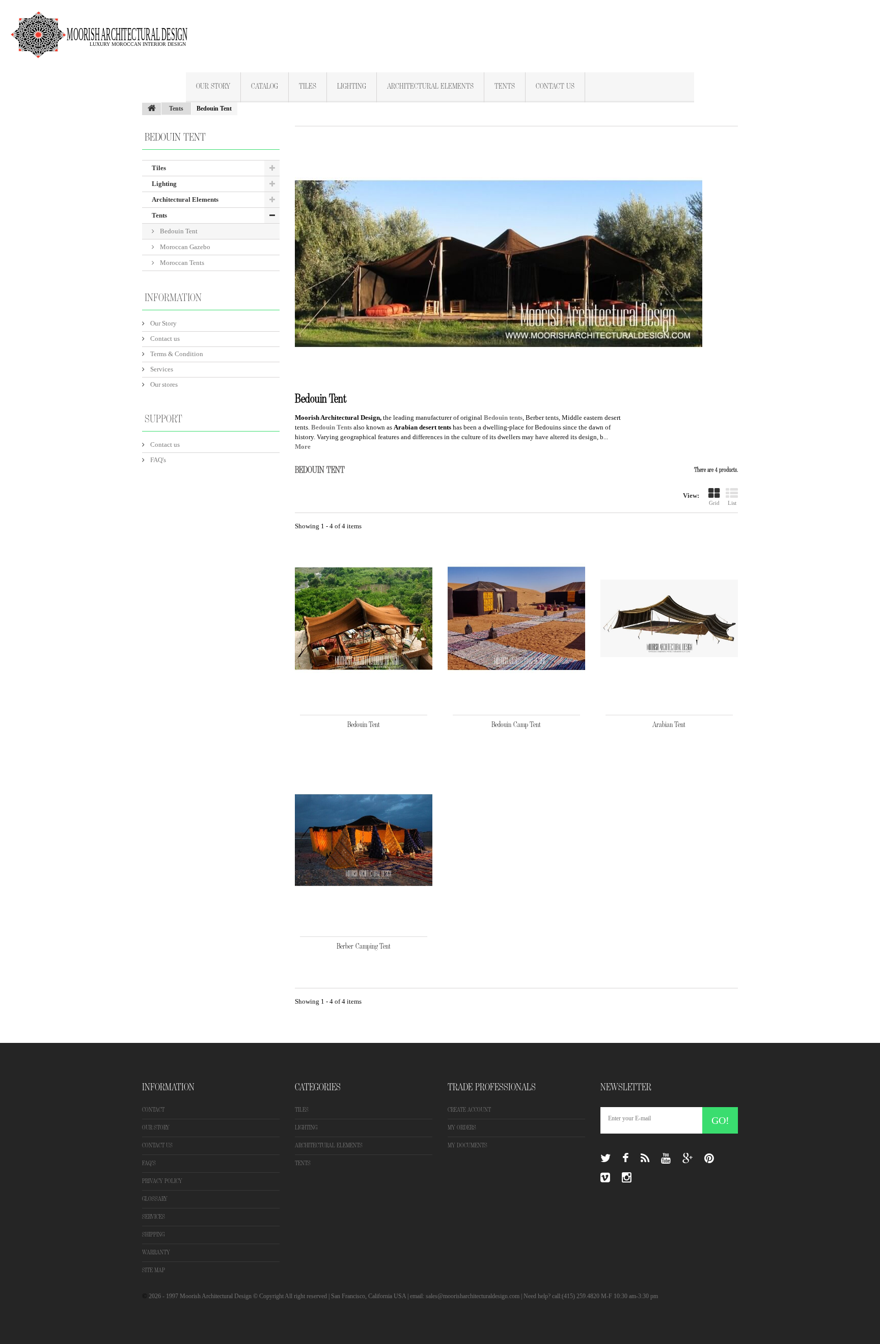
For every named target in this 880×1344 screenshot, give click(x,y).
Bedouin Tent (178, 231)
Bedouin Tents (331, 427)
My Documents (467, 1145)
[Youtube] (666, 1158)
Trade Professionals (492, 1087)
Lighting (351, 87)
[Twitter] (605, 1158)
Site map (153, 1270)
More (303, 446)
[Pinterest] (709, 1158)
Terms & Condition (176, 354)
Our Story (213, 87)
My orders (462, 1127)
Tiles (307, 87)
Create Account (469, 1110)
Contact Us (555, 87)
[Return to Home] (151, 109)
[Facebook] (625, 1158)
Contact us (164, 338)
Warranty (156, 1252)
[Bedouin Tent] (363, 618)
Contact (153, 1110)
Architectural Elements (430, 87)
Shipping (153, 1234)
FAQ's (157, 460)
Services (161, 369)
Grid (714, 503)
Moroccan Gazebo (184, 247)
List (732, 503)
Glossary (155, 1199)
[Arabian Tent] (669, 618)
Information (173, 298)
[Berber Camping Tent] (363, 840)
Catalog (264, 87)
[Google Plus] (687, 1158)
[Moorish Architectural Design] (104, 29)
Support (163, 419)
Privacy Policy (162, 1181)
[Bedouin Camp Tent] (516, 618)
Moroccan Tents (181, 262)
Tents (504, 87)
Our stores (163, 384)
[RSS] (645, 1158)
